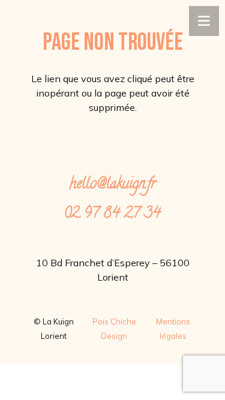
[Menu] (204, 21)
